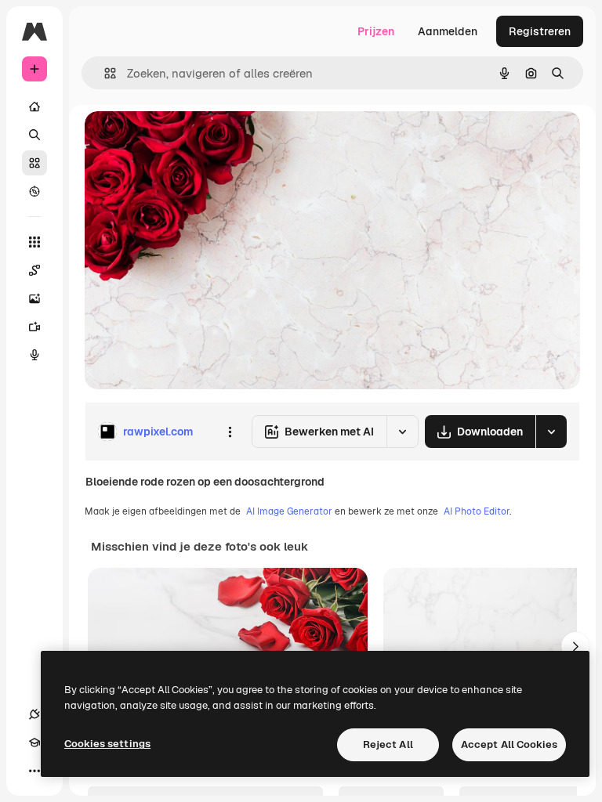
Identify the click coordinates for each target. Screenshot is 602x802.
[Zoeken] (34, 134)
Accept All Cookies (509, 744)
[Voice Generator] (34, 354)
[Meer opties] (229, 431)
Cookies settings (107, 743)
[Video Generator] (34, 326)
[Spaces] (34, 270)
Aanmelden (447, 31)
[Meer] (34, 770)
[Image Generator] (34, 298)
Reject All (388, 744)
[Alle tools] (34, 242)
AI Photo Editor (477, 511)
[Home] (34, 106)
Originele (187, 140)
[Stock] (34, 162)
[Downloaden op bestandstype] (551, 431)
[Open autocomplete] (103, 73)
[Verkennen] (34, 191)
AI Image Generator (289, 511)
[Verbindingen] (34, 714)
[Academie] (34, 742)
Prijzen (375, 31)
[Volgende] (575, 646)
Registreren (540, 31)
